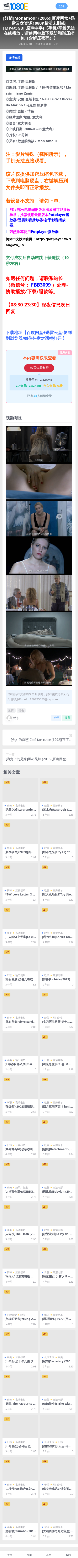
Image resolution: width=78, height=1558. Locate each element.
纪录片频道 (21, 1187)
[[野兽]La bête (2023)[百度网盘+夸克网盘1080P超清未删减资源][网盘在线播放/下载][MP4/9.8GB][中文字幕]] (58, 959)
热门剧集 (20, 975)
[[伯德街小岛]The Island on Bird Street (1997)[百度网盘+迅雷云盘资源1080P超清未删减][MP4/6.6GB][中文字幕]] (58, 1384)
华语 (9, 848)
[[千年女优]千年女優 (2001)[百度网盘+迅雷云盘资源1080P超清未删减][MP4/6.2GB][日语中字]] (20, 1341)
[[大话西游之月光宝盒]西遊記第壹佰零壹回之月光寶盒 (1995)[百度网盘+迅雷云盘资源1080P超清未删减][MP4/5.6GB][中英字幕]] (58, 1511)
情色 (21, 710)
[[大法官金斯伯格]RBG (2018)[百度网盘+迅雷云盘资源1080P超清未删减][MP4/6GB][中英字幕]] (20, 1172)
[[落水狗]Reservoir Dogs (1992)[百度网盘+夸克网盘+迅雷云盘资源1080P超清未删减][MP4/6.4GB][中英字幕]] (58, 790)
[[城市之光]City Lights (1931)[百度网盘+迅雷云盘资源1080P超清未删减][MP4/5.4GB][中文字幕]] (58, 832)
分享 (56, 717)
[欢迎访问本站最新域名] (39, 70)
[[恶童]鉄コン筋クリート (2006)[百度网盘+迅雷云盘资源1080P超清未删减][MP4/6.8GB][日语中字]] (58, 1257)
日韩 (9, 890)
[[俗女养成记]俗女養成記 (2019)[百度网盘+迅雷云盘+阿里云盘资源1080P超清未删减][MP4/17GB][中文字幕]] (20, 959)
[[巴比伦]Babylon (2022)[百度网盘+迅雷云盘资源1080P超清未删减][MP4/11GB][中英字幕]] (58, 1172)
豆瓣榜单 (58, 805)
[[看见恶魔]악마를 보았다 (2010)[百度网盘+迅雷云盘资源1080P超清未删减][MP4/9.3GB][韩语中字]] (58, 1044)
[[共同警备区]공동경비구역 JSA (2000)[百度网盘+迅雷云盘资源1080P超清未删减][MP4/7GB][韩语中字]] (20, 1129)
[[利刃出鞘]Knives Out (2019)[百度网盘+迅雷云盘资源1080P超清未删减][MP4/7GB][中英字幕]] (58, 917)
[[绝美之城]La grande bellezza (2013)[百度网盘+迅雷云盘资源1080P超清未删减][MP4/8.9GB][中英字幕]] (20, 790)
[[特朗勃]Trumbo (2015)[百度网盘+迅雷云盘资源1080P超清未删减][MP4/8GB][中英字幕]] (20, 1511)
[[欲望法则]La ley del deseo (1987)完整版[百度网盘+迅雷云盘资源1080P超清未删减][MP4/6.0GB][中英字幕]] (58, 1214)
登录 (62, 6)
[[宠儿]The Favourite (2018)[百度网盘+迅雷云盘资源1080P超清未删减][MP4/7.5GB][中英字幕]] (20, 1384)
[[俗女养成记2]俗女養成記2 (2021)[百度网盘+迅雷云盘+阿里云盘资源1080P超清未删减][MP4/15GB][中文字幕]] (58, 1469)
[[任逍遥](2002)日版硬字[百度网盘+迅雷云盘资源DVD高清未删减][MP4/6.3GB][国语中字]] (20, 1087)
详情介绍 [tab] (14, 57)
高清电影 (20, 805)
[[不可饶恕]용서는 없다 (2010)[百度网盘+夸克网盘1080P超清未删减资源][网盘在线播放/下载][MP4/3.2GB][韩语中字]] (20, 1426)
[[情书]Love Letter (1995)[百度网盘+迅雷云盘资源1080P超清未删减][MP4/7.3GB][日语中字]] (20, 875)
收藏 (67, 717)
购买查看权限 (39, 368)
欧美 (48, 44)
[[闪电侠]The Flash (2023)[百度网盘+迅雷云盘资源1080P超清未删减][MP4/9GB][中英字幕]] (20, 1214)
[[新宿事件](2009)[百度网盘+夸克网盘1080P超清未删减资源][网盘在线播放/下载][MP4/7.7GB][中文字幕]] (20, 832)
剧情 (11, 710)
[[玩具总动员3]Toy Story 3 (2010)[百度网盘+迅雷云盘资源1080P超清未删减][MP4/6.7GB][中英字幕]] (58, 875)
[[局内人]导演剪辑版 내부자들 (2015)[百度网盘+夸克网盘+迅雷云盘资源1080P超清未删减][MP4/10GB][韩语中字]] (20, 1257)
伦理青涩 (40, 44)
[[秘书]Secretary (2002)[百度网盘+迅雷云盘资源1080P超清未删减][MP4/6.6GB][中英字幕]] (58, 1341)
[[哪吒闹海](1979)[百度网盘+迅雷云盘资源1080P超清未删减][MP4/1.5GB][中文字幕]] (58, 1299)
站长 (16, 718)
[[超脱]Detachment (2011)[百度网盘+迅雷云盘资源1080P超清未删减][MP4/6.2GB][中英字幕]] (58, 1129)
